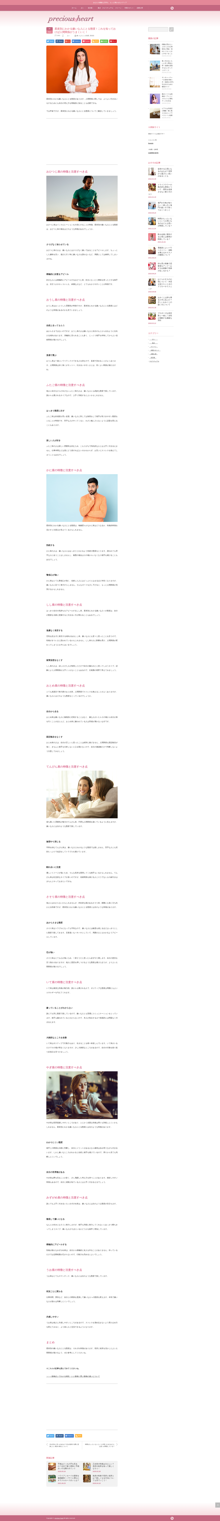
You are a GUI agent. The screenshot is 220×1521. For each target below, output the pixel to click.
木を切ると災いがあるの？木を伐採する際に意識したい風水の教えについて (64, 1445)
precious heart (58, 1518)
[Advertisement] (82, 141)
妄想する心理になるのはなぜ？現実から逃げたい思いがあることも (165, 172)
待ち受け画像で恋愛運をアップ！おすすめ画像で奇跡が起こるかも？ (165, 267)
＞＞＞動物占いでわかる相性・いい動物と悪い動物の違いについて (73, 1376)
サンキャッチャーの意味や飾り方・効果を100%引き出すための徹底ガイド (168, 82)
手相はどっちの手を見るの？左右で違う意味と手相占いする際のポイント (68, 1466)
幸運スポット (128, 8)
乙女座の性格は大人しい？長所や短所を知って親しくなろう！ (103, 1466)
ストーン (118, 8)
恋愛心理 (139, 8)
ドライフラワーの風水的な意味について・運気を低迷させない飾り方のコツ (160, 189)
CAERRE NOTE (153, 153)
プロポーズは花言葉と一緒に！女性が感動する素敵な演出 (165, 316)
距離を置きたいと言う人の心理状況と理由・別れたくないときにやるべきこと (167, 49)
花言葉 (89, 8)
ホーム (74, 8)
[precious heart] (70, 22)
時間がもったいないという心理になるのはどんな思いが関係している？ (99, 1445)
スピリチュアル (107, 8)
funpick (150, 143)
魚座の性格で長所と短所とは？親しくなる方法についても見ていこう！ (103, 1478)
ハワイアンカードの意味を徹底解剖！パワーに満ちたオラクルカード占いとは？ (68, 1478)
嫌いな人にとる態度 (83, 35)
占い (82, 8)
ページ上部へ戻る (217, 1505)
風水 (98, 8)
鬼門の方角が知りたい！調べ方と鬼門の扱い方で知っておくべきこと (165, 206)
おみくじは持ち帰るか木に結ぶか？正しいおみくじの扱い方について (165, 301)
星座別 (92, 35)
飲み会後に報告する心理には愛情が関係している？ (165, 236)
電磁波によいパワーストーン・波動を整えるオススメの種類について (165, 251)
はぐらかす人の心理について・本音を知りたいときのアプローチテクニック (160, 284)
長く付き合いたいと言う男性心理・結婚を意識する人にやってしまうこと (167, 65)
